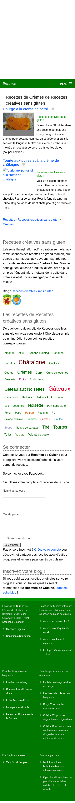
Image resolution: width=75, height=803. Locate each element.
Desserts (9, 379)
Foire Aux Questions (17, 700)
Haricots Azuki (44, 397)
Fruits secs (36, 379)
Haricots (27, 397)
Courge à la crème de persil (25, 109)
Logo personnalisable (17, 707)
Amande (9, 353)
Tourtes (60, 427)
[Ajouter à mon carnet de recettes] (53, 109)
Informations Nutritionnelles (52, 764)
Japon (60, 397)
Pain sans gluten (57, 405)
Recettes (9, 83)
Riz (53, 412)
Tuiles (8, 434)
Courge (8, 372)
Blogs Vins (49, 704)
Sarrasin (45, 419)
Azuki (21, 353)
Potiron (29, 412)
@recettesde (61, 650)
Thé (45, 427)
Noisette (35, 405)
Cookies (54, 363)
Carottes (9, 363)
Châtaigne (32, 362)
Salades (32, 419)
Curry (39, 372)
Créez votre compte (47, 549)
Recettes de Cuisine (13, 606)
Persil (7, 412)
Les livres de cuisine (54, 693)
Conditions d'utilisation (18, 636)
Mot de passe (11, 514)
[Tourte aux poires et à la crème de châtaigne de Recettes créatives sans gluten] (18, 179)
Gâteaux (59, 388)
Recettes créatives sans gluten (51, 118)
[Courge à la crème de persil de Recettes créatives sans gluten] (18, 123)
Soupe (8, 427)
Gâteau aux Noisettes (24, 389)
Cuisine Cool (50, 726)
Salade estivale (13, 419)
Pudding (43, 412)
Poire (18, 412)
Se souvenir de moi (18, 538)
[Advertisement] (37, 39)
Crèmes (24, 372)
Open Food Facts (52, 777)
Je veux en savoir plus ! (56, 621)
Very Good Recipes (16, 762)
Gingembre (11, 397)
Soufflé (58, 419)
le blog (47, 650)
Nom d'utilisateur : (14, 490)
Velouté (19, 434)
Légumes (18, 405)
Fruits (22, 379)
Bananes (58, 353)
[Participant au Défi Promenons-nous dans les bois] (7, 298)
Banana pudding (39, 353)
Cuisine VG (49, 715)
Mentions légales (15, 629)
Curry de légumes (57, 372)
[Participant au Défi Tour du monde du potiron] (16, 298)
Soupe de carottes (27, 427)
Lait (6, 405)
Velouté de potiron (39, 434)
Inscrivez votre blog (16, 682)
